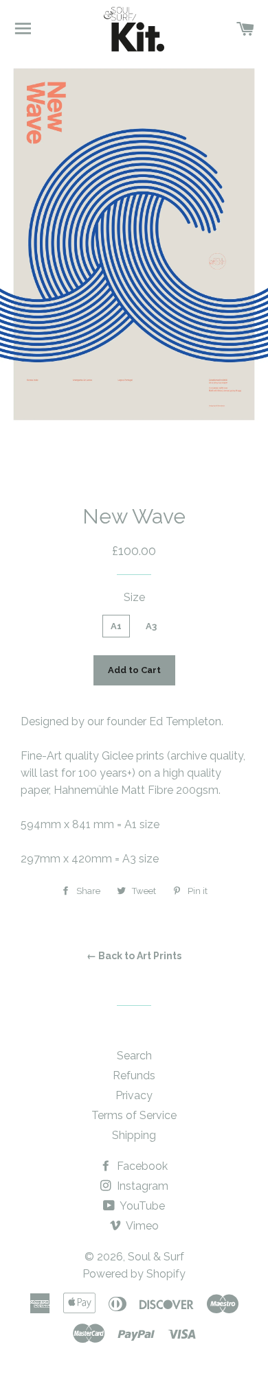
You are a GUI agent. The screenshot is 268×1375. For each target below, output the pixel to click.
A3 (151, 626)
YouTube (141, 1205)
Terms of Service (134, 1115)
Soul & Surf (156, 1256)
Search (134, 1055)
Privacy (134, 1095)
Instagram (141, 1185)
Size (134, 597)
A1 (116, 626)
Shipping (134, 1135)
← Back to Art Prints (134, 955)
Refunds (134, 1075)
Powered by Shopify (134, 1273)
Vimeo (141, 1225)
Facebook (141, 1166)
